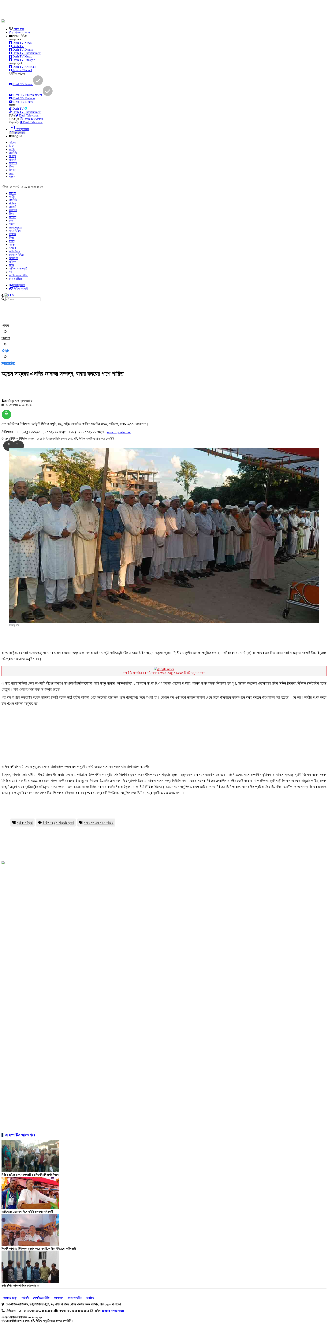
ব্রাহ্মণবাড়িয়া (8, 363)
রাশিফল (12, 261)
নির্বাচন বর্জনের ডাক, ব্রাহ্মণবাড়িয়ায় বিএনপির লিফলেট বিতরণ (30, 1174)
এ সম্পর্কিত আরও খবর (20, 1135)
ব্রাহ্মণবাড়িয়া (25, 822)
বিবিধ (11, 265)
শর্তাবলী (25, 1297)
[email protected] (119, 432)
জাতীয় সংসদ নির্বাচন (18, 275)
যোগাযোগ (58, 1297)
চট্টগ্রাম (5, 350)
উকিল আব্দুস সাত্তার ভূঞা (58, 822)
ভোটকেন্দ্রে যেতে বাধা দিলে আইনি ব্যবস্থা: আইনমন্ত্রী (27, 1211)
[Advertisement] (94, 10)
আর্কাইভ (90, 1297)
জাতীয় (12, 149)
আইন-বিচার (14, 251)
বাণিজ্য (12, 156)
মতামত (12, 234)
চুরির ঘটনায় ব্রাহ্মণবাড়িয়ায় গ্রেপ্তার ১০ (20, 1285)
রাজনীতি (13, 152)
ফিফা (11, 145)
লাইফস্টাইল (14, 230)
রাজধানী (13, 159)
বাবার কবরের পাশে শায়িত (99, 822)
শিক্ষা (11, 237)
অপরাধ (12, 247)
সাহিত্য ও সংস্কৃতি (18, 268)
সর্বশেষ (12, 142)
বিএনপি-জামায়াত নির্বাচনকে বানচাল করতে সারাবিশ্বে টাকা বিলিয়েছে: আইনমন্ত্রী (39, 1248)
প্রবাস (12, 176)
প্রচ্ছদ (5, 325)
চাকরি (11, 241)
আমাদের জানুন (10, 1297)
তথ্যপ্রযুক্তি (15, 227)
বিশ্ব (11, 166)
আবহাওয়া (13, 258)
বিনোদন (12, 169)
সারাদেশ (13, 163)
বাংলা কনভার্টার (74, 1297)
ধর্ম (10, 271)
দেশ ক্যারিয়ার (15, 278)
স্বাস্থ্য (12, 244)
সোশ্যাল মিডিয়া (16, 254)
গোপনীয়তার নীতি (41, 1297)
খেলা (11, 173)
